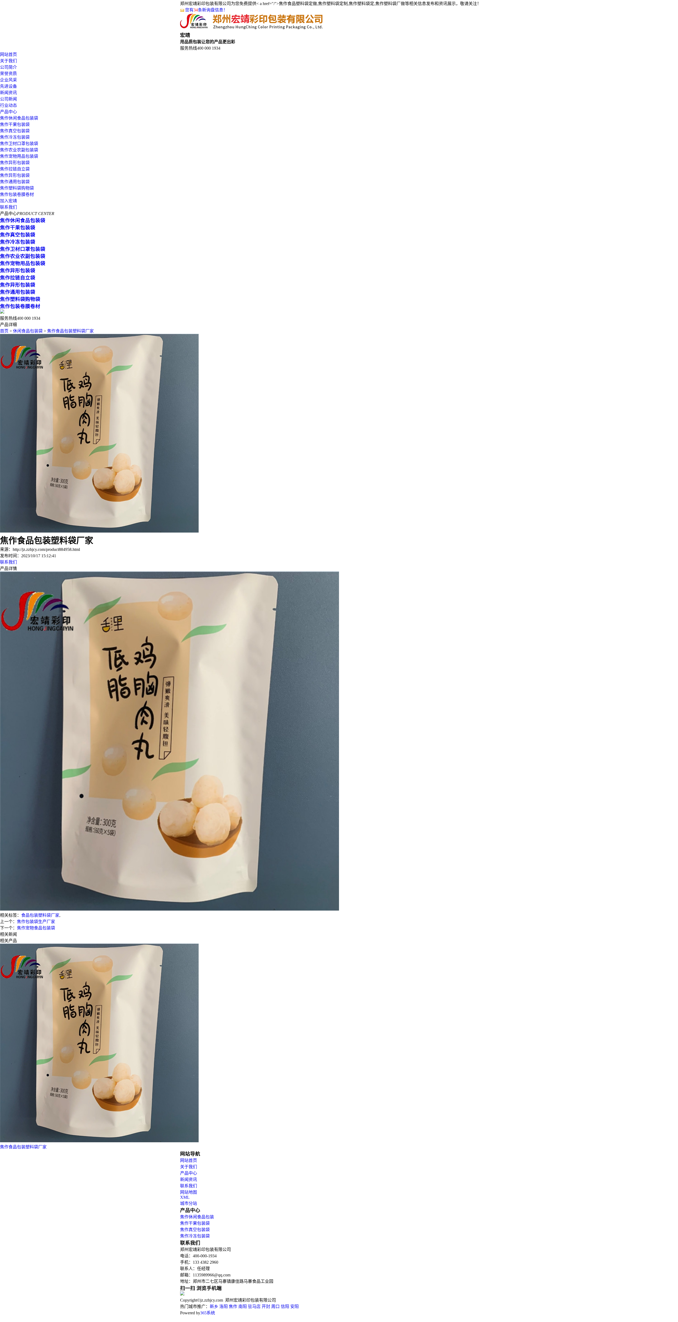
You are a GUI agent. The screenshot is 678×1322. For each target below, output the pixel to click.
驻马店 (254, 1306)
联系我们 (8, 207)
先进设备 (8, 86)
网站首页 (8, 54)
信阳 (285, 1306)
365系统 (207, 1313)
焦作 (233, 1306)
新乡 (214, 1306)
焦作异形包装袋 (15, 162)
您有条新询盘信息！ (206, 10)
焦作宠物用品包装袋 (19, 156)
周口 (275, 1306)
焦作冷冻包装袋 (15, 137)
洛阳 (223, 1306)
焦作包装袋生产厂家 (36, 921)
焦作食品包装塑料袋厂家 (70, 331)
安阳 (294, 1306)
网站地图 (188, 1192)
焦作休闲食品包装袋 (19, 118)
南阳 (242, 1306)
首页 (4, 331)
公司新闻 (8, 99)
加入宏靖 (8, 201)
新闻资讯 (8, 92)
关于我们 (8, 61)
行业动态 (8, 105)
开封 (266, 1306)
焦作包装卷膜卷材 (17, 194)
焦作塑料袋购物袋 (17, 188)
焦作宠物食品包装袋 (36, 928)
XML (185, 1197)
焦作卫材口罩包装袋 (19, 143)
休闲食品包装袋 (28, 331)
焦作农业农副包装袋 (19, 150)
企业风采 (8, 80)
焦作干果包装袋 (15, 124)
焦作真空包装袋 (15, 131)
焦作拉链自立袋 (15, 169)
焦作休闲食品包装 (197, 1217)
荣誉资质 (8, 73)
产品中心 (8, 111)
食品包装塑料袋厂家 (40, 915)
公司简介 (8, 67)
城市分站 (188, 1203)
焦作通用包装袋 (15, 181)
